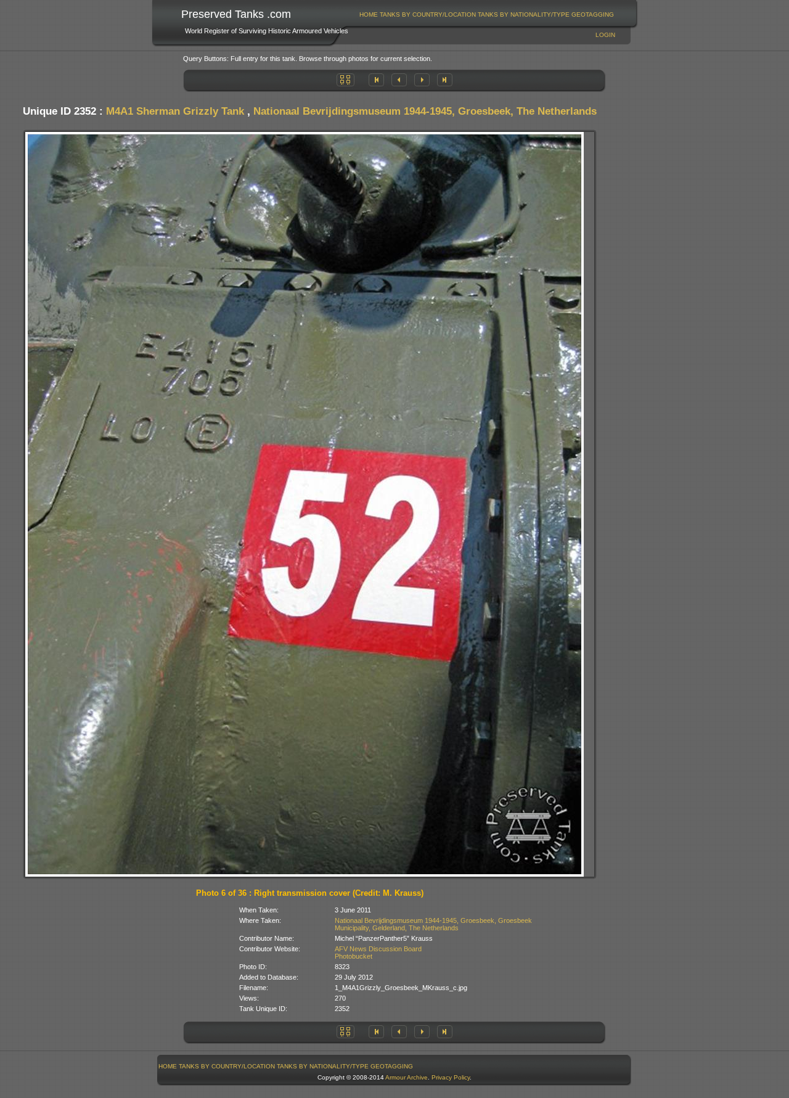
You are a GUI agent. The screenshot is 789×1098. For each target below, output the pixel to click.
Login (605, 34)
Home (368, 14)
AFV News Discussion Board (378, 949)
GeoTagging (592, 14)
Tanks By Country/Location (428, 14)
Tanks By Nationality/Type (524, 14)
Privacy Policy (450, 1077)
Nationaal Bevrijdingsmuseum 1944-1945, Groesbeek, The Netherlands (425, 111)
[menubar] (487, 14)
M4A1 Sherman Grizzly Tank (175, 111)
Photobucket (353, 956)
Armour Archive (406, 1077)
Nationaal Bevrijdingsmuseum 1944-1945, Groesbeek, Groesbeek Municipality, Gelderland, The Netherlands (433, 924)
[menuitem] (369, 14)
